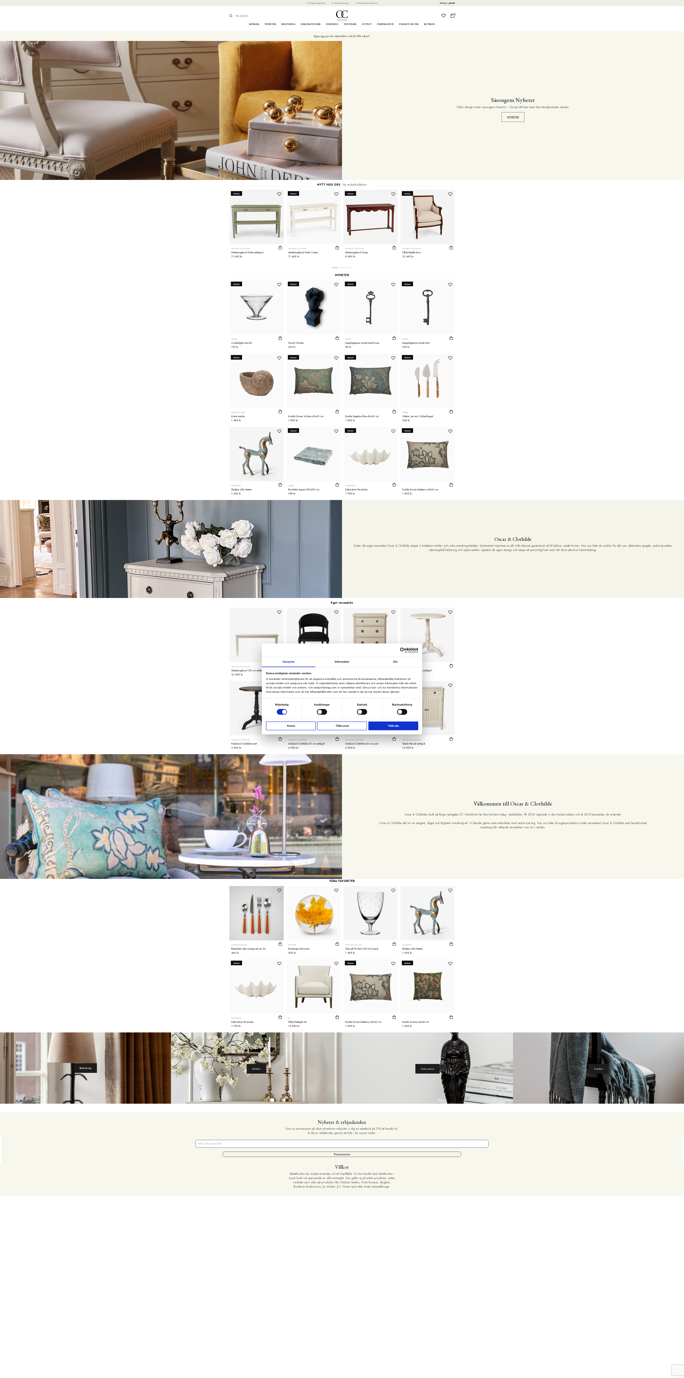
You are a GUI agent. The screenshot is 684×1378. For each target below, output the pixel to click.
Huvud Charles (296, 343)
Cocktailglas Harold (241, 343)
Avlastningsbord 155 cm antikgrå (248, 670)
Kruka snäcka (238, 416)
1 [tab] (334, 268)
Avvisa (291, 725)
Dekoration (427, 1068)
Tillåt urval (342, 725)
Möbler (254, 24)
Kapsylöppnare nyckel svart (416, 343)
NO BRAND (236, 485)
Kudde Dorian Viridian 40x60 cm (305, 416)
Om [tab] (395, 661)
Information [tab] (342, 661)
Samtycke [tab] (289, 661)
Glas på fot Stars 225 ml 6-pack (361, 948)
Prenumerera (342, 1154)
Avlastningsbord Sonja (356, 252)
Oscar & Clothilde (240, 248)
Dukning (332, 24)
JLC (289, 1018)
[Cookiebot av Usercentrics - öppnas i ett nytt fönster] (402, 650)
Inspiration (385, 24)
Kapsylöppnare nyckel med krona (362, 343)
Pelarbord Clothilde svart (244, 743)
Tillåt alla (393, 725)
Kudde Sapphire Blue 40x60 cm (362, 416)
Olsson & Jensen (239, 945)
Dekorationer (311, 24)
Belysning (289, 24)
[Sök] (232, 15)
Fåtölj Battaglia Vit (297, 1022)
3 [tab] (349, 268)
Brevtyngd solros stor (299, 948)
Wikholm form (238, 412)
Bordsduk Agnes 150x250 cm (303, 489)
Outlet (367, 24)
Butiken (429, 24)
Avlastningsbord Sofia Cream (303, 252)
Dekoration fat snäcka (356, 489)
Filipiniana (350, 485)
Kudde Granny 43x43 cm (415, 1022)
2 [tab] (342, 268)
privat (452, 3)
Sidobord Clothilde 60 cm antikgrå (306, 743)
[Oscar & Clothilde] (342, 15)
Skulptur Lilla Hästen (241, 489)
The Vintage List (353, 945)
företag (443, 3)
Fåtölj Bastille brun (411, 252)
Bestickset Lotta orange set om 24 (248, 948)
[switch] (322, 712)
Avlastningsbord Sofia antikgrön (247, 252)
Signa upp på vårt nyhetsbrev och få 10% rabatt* (342, 36)
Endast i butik (409, 24)
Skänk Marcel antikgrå (413, 743)
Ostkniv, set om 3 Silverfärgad (417, 416)
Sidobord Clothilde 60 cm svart (361, 743)
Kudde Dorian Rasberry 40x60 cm (420, 489)
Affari (234, 339)
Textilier (350, 24)
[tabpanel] (256, 225)
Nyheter (270, 24)
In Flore (292, 945)
